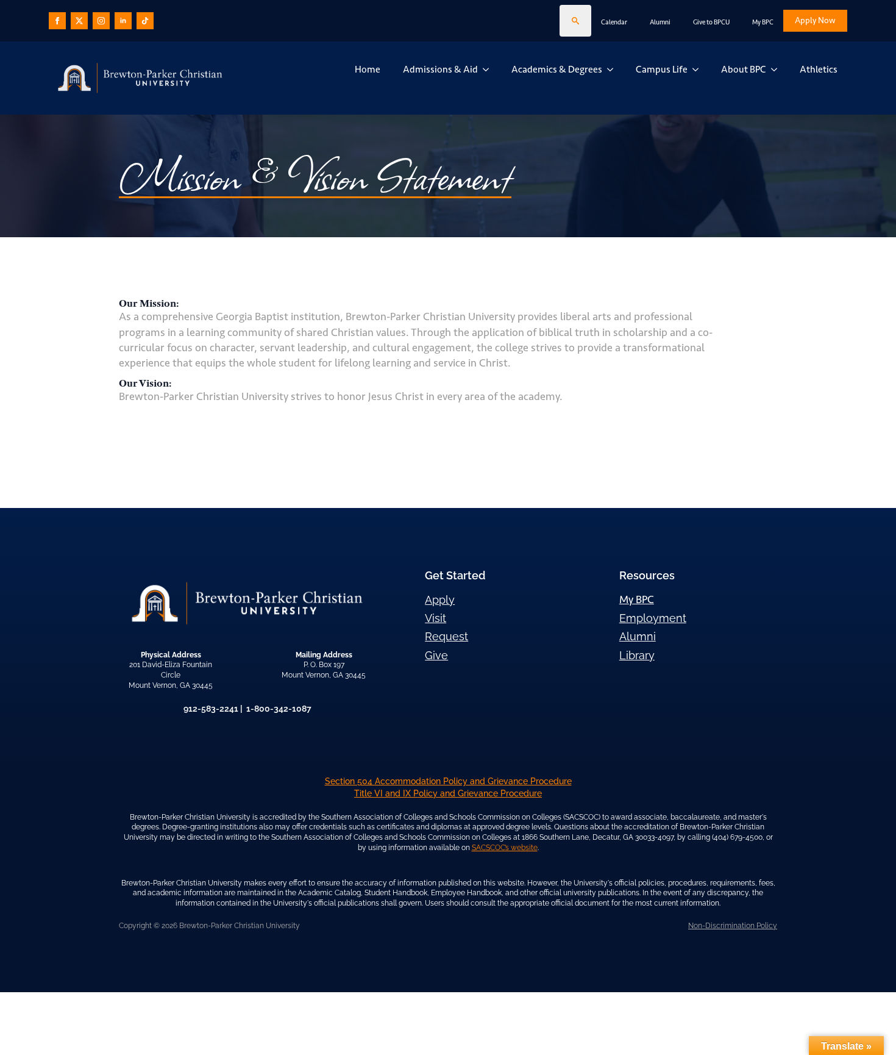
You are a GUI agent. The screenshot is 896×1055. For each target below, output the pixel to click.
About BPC (743, 69)
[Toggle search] (575, 21)
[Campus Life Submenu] (698, 69)
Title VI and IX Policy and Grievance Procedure (448, 793)
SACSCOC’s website (505, 847)
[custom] (79, 20)
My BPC (762, 22)
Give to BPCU (711, 22)
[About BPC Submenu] (776, 69)
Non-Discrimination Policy (732, 925)
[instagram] (101, 20)
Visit (435, 618)
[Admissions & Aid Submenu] (488, 69)
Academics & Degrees (556, 69)
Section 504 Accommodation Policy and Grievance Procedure (448, 781)
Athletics (818, 69)
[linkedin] (123, 20)
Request (446, 636)
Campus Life (662, 69)
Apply (440, 599)
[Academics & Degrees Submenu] (612, 69)
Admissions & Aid (440, 69)
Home (367, 69)
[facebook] (57, 20)
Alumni (660, 22)
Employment (652, 618)
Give (436, 655)
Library (637, 655)
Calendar (614, 22)
